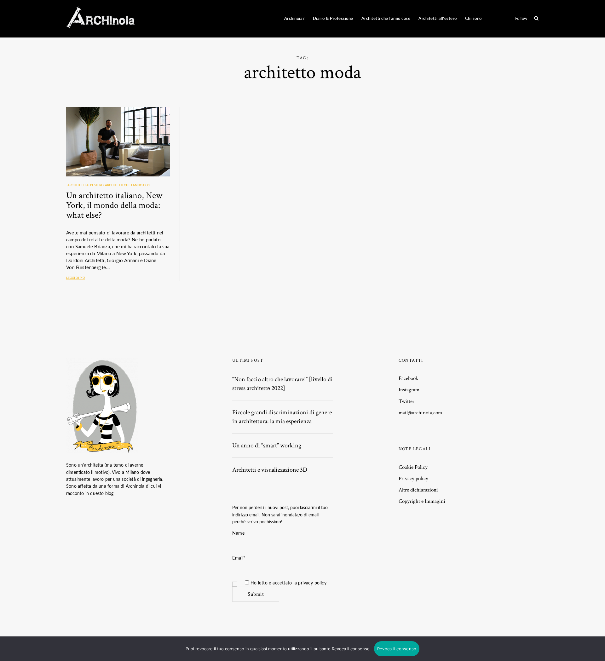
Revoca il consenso (397, 648)
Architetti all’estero (437, 18)
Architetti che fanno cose (386, 18)
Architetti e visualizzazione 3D (269, 470)
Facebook (408, 378)
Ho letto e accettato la (287, 583)
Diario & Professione (333, 18)
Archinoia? (294, 18)
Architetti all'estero (85, 185)
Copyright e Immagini (422, 501)
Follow (521, 18)
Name (238, 533)
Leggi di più (75, 277)
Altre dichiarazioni (418, 489)
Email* (238, 558)
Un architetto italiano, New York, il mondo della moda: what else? (114, 205)
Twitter (406, 401)
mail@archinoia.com (420, 412)
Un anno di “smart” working (266, 445)
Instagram (409, 389)
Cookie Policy (413, 467)
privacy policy (312, 583)
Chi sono (473, 18)
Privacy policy (413, 478)
